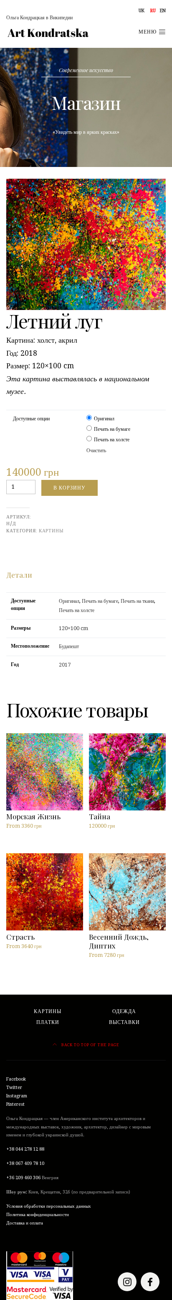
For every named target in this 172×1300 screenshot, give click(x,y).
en (163, 10)
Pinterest (15, 1104)
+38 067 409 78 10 (25, 1163)
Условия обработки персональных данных (48, 1206)
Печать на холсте (111, 440)
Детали (19, 574)
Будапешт (69, 646)
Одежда (124, 1011)
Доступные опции (31, 419)
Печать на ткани (137, 601)
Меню (148, 32)
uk (141, 10)
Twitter (14, 1087)
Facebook (16, 1079)
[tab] (19, 574)
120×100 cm (73, 628)
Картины (51, 530)
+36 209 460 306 (23, 1177)
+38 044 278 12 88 (25, 1149)
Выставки (124, 1022)
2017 (65, 665)
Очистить (96, 450)
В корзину (69, 487)
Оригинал (104, 419)
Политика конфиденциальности (37, 1214)
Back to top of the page (89, 1044)
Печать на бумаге (112, 429)
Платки (47, 1022)
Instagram (16, 1096)
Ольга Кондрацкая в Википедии (39, 18)
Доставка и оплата (24, 1223)
